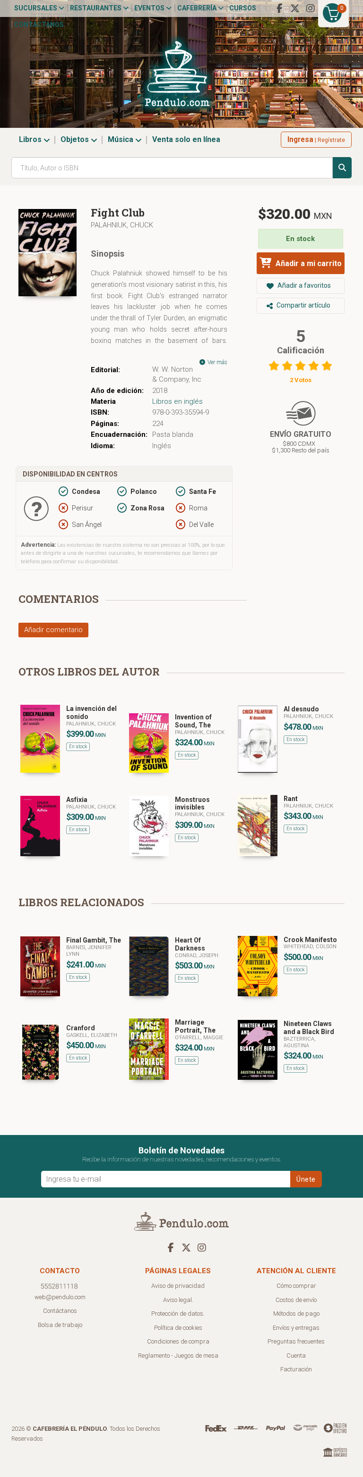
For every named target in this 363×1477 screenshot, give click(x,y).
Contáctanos (39, 24)
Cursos (242, 8)
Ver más (216, 362)
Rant (291, 798)
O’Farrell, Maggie (199, 1038)
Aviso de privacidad (178, 1285)
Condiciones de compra (178, 1341)
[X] (295, 8)
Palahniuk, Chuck (122, 225)
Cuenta (296, 1355)
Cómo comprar (296, 1285)
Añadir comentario (53, 630)
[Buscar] (342, 167)
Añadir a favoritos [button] (303, 285)
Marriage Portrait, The (195, 1026)
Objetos (75, 139)
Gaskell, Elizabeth (91, 1035)
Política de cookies (178, 1327)
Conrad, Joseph (196, 955)
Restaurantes (96, 8)
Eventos (150, 8)
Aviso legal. (178, 1299)
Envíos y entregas (296, 1327)
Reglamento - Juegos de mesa (178, 1355)
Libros (31, 139)
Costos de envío (296, 1299)
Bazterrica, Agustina (300, 1042)
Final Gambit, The (93, 940)
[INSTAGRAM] (310, 8)
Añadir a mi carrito (308, 263)
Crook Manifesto (310, 939)
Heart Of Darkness (190, 944)
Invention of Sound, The (193, 721)
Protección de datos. (178, 1313)
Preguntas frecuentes (296, 1341)
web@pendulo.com (60, 1297)
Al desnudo (301, 709)
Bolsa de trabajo (60, 1324)
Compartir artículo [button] (302, 305)
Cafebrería (197, 8)
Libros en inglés (177, 401)
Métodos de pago (296, 1313)
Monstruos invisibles (192, 803)
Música (121, 139)
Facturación (296, 1369)
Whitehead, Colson (310, 946)
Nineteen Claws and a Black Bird (309, 1027)
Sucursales (36, 8)
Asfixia (76, 799)
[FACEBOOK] (279, 8)
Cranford (80, 1028)
